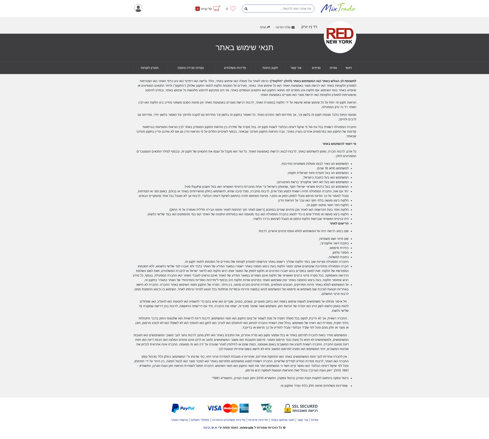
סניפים (316, 68)
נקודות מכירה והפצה (190, 68)
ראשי (348, 68)
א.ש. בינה (210, 427)
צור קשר (296, 68)
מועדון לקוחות (150, 68)
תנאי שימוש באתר (282, 420)
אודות (333, 68)
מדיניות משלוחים (235, 68)
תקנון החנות (270, 68)
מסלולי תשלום (199, 420)
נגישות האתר (179, 420)
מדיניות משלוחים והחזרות (228, 420)
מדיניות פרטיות (257, 420)
